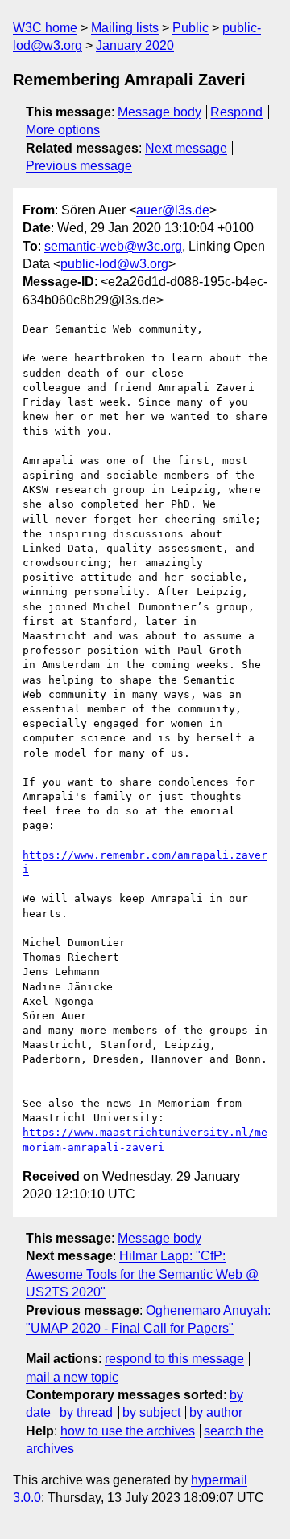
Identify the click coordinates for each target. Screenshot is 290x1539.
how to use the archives (127, 1431)
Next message (186, 148)
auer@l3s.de (172, 210)
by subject (151, 1412)
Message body (159, 112)
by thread (86, 1412)
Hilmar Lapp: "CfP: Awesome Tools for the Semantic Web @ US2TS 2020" (142, 1274)
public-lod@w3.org (114, 264)
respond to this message (174, 1359)
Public (190, 28)
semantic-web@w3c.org (113, 246)
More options (63, 130)
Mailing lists (125, 28)
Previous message (79, 166)
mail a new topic (72, 1377)
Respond (236, 112)
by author (215, 1412)
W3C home (45, 28)
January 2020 (135, 45)
